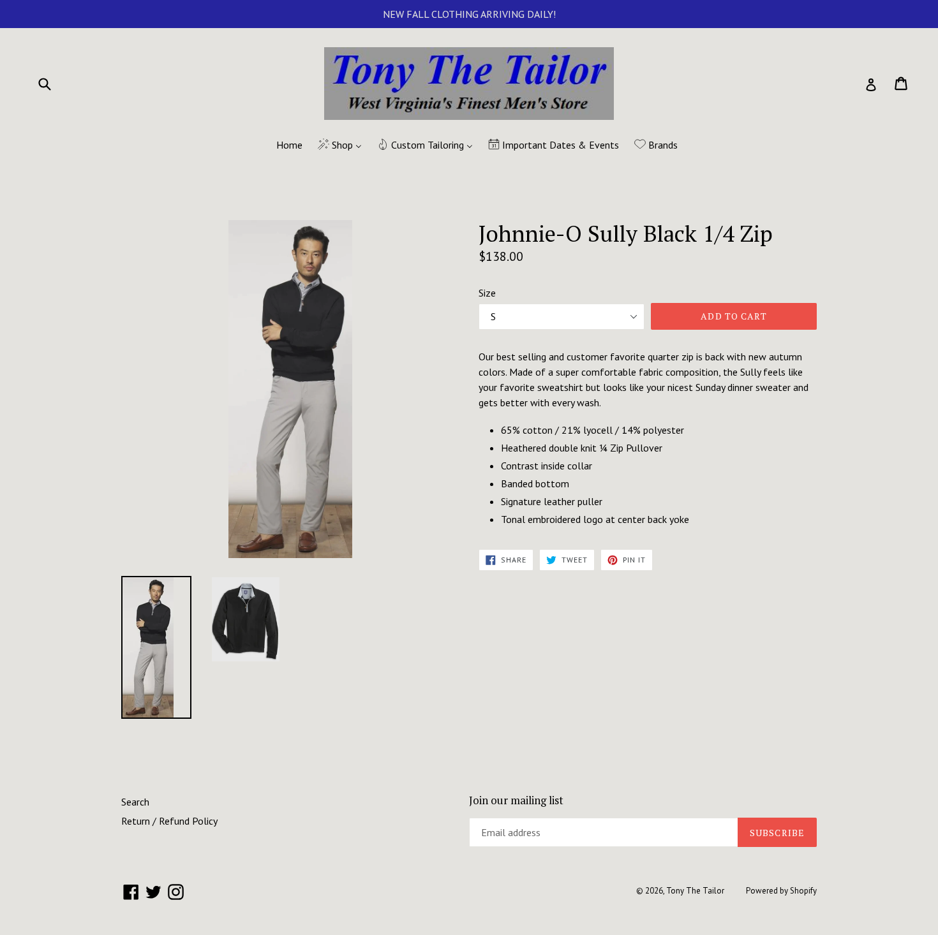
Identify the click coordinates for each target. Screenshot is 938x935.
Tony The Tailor (695, 890)
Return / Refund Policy (169, 820)
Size (487, 292)
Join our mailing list (516, 800)
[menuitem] (281, 145)
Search (135, 801)
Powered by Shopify (781, 890)
